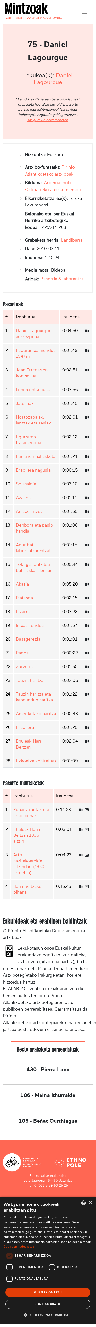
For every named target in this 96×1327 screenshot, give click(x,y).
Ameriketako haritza (36, 713)
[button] (47, 1315)
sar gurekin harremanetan (47, 120)
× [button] (90, 1202)
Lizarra (23, 611)
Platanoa (24, 597)
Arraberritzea (29, 511)
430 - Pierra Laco (48, 1070)
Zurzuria (24, 666)
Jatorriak (25, 403)
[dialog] (48, 1260)
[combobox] (83, 1202)
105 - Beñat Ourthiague (48, 1121)
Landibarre (72, 240)
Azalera (23, 497)
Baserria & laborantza (62, 278)
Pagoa (22, 652)
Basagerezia (28, 639)
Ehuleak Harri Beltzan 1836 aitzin (26, 835)
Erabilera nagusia (33, 470)
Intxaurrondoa (30, 625)
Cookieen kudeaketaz (19, 1247)
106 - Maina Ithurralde (47, 1095)
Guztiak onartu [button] (48, 1292)
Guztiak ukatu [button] (47, 1304)
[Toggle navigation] (84, 11)
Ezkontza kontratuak (36, 760)
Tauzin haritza (29, 680)
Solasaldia (26, 483)
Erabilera (25, 727)
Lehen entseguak (33, 389)
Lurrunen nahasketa (35, 456)
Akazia (22, 584)
